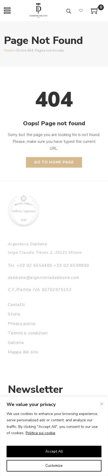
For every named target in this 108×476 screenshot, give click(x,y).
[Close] (101, 404)
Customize (54, 465)
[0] (95, 13)
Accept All (54, 451)
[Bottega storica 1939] (23, 211)
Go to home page (54, 162)
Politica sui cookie (40, 432)
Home (8, 50)
